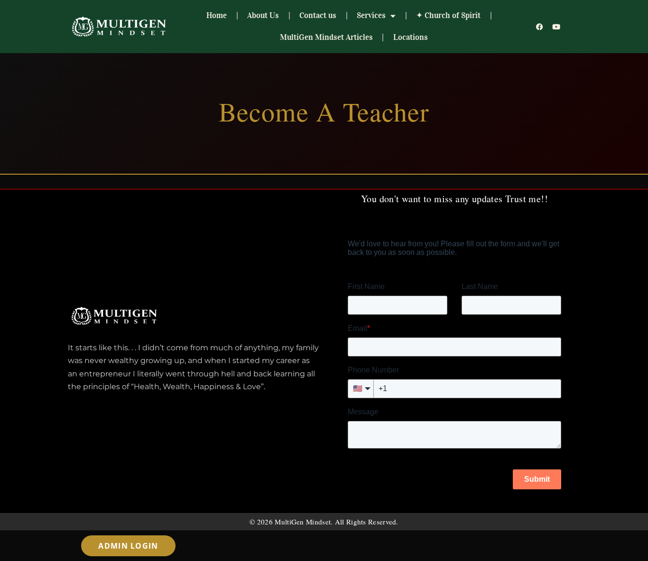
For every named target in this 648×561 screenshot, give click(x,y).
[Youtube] (556, 26)
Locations (410, 37)
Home (216, 15)
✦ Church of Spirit (448, 15)
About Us (263, 15)
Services (371, 15)
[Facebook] (540, 26)
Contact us (317, 15)
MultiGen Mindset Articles (326, 37)
